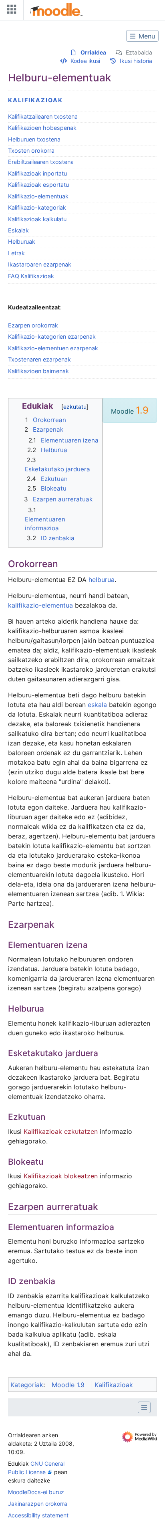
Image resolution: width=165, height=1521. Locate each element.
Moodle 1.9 (68, 1385)
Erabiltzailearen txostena (41, 161)
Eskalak (18, 230)
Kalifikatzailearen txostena (43, 116)
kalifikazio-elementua (40, 605)
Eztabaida (139, 52)
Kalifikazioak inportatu (37, 173)
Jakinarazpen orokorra (37, 1503)
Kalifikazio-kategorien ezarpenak (52, 336)
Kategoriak (26, 1385)
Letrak (16, 253)
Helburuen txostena (34, 139)
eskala (97, 705)
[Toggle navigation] (10, 11)
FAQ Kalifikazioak (31, 276)
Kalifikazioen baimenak (38, 371)
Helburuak (21, 241)
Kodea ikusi (85, 60)
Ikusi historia (136, 60)
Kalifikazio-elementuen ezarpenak (53, 348)
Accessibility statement (38, 1515)
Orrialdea (93, 52)
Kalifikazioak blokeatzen (61, 1176)
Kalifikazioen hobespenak (42, 127)
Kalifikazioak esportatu (38, 184)
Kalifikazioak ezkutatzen (61, 1131)
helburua (102, 580)
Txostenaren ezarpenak (39, 359)
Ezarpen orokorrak (33, 325)
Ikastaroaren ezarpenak (39, 264)
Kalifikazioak (35, 100)
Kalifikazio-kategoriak (37, 207)
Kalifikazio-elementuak (38, 196)
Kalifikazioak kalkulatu (37, 219)
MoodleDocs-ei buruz (36, 1492)
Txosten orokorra (31, 150)
